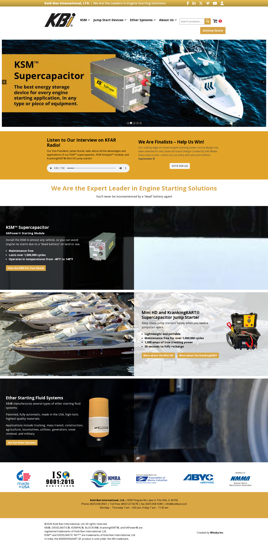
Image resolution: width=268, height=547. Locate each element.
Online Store (213, 30)
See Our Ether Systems (22, 442)
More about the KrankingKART (198, 355)
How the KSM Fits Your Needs (26, 268)
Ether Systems (141, 20)
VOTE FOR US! (180, 166)
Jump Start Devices (108, 20)
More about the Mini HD (158, 355)
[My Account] (222, 3)
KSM (83, 20)
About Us (166, 20)
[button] (4, 82)
